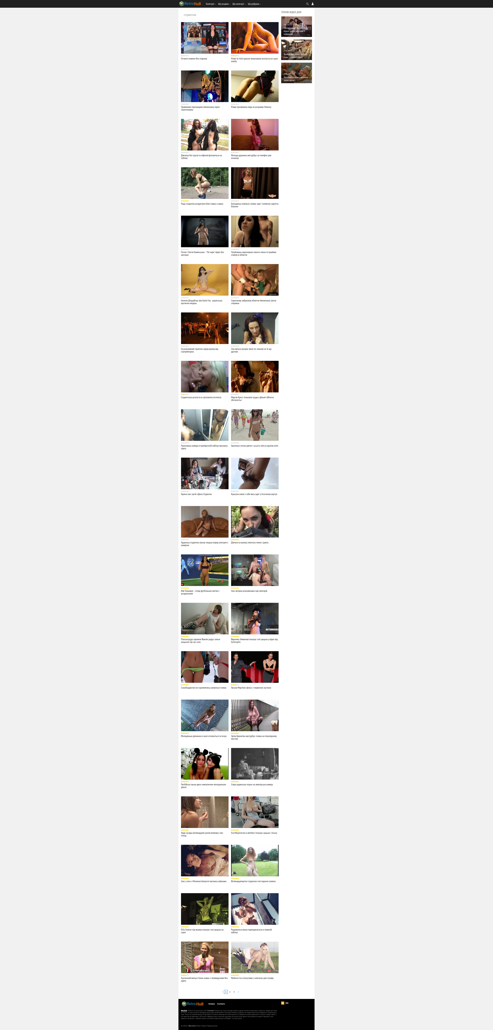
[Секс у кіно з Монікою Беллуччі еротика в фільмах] (205, 860)
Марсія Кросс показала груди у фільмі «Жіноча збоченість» (252, 399)
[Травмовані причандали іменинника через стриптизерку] (205, 86)
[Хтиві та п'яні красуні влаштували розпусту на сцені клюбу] (255, 38)
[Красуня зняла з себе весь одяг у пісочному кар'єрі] (255, 473)
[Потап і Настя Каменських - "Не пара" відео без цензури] (205, 231)
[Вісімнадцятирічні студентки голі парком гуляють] (255, 860)
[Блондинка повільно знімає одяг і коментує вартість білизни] (255, 183)
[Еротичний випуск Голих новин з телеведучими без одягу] (205, 957)
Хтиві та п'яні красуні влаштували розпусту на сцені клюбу (254, 60)
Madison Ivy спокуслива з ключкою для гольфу (252, 978)
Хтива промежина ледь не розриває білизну (251, 106)
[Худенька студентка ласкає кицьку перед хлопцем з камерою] (205, 522)
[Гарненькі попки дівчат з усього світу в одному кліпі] (255, 425)
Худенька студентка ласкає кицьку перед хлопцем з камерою (204, 544)
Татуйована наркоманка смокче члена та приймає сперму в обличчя (253, 253)
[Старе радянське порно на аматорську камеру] (255, 764)
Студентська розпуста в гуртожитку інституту (201, 397)
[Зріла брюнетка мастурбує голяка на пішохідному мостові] (255, 715)
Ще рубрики (253, 3)
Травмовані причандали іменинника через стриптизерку (200, 108)
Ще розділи (223, 3)
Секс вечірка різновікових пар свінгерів (249, 590)
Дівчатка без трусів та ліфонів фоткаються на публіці (201, 157)
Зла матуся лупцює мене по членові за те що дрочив (251, 350)
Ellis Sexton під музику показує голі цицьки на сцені (202, 931)
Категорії (210, 3)
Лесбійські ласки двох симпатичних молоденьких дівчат (203, 786)
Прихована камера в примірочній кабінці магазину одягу (204, 447)
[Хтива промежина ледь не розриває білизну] (255, 86)
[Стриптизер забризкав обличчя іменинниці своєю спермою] (255, 280)
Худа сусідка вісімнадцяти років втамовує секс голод (202, 834)
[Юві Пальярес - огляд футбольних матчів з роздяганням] (205, 570)
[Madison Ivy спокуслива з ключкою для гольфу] (255, 957)
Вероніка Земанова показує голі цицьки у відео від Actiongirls (254, 640)
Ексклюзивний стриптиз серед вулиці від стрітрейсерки (199, 350)
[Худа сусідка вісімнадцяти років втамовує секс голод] (205, 812)
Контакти (221, 1004)
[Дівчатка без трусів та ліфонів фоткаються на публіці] (205, 134)
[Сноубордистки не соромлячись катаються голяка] (205, 667)
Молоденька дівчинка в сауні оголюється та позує (204, 736)
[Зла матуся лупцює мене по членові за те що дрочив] (255, 328)
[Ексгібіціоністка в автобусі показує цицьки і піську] (255, 812)
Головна (211, 1004)
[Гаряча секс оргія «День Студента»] (205, 473)
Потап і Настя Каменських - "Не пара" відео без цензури (202, 253)
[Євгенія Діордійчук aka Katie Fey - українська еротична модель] (205, 280)
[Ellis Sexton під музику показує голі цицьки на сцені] (205, 909)
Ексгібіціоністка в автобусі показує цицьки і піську (254, 832)
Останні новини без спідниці (194, 58)
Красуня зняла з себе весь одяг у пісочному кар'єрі (254, 494)
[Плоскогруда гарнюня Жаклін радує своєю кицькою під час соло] (205, 618)
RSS (287, 1003)
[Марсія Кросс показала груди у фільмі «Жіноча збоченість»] (255, 376)
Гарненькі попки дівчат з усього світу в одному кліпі (254, 445)
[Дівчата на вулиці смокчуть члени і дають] (255, 522)
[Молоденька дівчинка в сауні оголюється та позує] (205, 715)
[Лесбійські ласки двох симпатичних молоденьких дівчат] (205, 764)
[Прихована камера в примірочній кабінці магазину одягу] (205, 425)
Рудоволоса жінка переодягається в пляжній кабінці (251, 931)
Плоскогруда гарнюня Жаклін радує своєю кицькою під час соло (200, 640)
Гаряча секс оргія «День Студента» (196, 494)
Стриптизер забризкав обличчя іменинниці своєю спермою (253, 302)
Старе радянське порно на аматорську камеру (252, 784)
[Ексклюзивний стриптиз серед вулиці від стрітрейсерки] (205, 328)
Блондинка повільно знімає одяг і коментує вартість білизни (254, 205)
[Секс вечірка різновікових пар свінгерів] (255, 570)
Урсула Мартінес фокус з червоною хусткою (251, 687)
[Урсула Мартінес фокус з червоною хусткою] (255, 667)
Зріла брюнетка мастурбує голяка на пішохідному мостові (254, 737)
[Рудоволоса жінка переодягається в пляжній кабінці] (255, 909)
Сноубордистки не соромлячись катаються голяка (203, 687)
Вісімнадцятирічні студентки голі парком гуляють (253, 881)
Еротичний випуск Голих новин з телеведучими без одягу (204, 979)
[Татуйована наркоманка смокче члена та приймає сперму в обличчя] (255, 231)
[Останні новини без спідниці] (205, 38)
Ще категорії (238, 3)
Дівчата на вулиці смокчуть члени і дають (250, 542)
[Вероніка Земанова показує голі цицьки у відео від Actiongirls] (255, 618)
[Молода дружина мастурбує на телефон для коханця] (255, 134)
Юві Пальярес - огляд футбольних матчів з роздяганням (200, 592)
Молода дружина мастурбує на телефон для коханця (251, 157)
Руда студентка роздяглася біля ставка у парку (202, 203)
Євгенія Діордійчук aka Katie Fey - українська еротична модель (201, 302)
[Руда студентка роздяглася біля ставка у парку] (205, 183)
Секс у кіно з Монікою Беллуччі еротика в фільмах (203, 881)
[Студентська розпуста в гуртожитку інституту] (205, 376)
